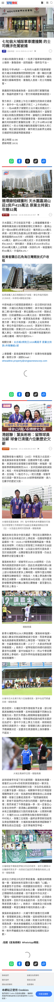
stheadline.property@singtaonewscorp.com (24, 361)
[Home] (12, 2)
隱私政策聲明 (7, 984)
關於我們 (5, 980)
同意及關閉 (43, 994)
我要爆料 (30, 984)
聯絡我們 (5, 975)
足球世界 (5, 449)
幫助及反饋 (31, 980)
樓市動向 (5, 215)
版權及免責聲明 (33, 975)
